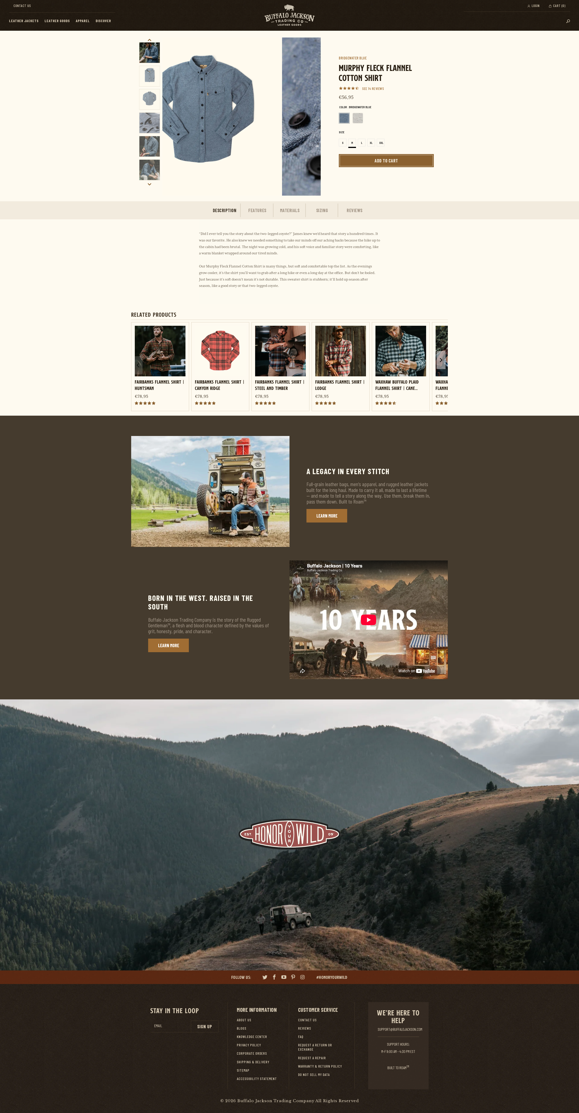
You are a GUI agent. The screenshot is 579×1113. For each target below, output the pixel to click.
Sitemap (243, 1070)
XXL (381, 143)
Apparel (83, 21)
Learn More (326, 515)
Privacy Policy (249, 1045)
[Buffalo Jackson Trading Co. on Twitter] (265, 978)
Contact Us (22, 6)
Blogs (241, 1028)
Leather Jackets (24, 21)
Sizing (322, 210)
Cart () (558, 6)
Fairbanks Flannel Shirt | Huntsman (159, 385)
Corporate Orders (252, 1053)
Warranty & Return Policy (320, 1066)
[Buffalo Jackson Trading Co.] (289, 15)
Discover (103, 21)
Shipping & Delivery (253, 1062)
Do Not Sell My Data (314, 1074)
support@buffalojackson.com (400, 1029)
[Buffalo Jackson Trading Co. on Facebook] (274, 978)
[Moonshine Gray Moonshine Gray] (357, 118)
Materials (290, 210)
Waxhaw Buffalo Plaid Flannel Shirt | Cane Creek (397, 385)
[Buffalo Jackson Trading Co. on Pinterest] (293, 978)
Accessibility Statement (257, 1078)
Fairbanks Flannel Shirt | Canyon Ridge (219, 385)
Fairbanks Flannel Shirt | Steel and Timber (280, 385)
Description (225, 210)
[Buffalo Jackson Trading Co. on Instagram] (302, 978)
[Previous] (171, 116)
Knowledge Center (252, 1036)
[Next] (312, 116)
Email (158, 1025)
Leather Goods (57, 21)
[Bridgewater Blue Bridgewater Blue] (344, 118)
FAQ (300, 1036)
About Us (244, 1020)
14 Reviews (376, 88)
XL (371, 143)
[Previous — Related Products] (137, 365)
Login (535, 6)
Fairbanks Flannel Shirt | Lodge (340, 385)
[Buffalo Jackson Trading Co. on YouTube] (283, 978)
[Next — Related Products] (441, 360)
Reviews (355, 210)
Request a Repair (312, 1058)
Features (257, 210)
